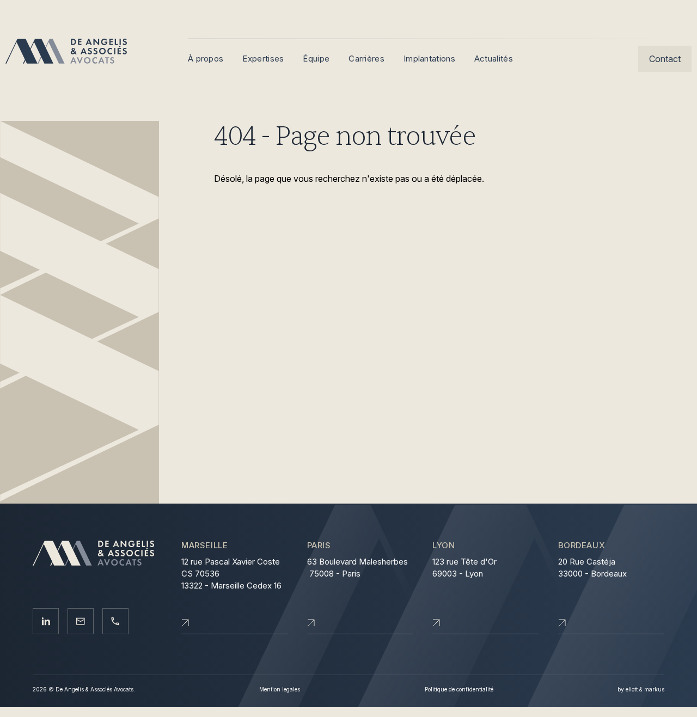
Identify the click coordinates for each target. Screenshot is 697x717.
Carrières (366, 58)
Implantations (429, 58)
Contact (665, 58)
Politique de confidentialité (459, 689)
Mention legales (279, 689)
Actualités (493, 58)
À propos (205, 58)
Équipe (316, 58)
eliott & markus (645, 689)
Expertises (263, 58)
